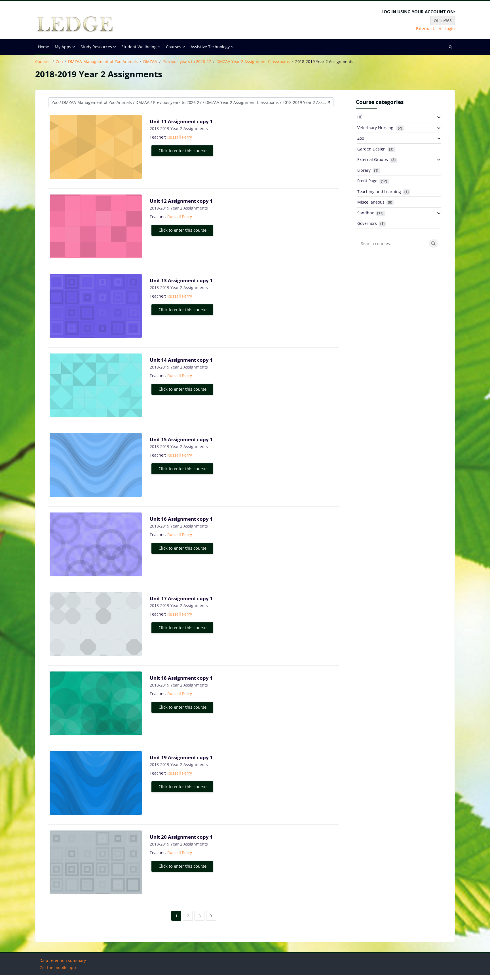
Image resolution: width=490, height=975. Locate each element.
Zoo (59, 61)
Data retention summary (62, 960)
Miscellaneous (371, 202)
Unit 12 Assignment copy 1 (181, 201)
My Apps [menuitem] (63, 46)
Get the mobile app (57, 967)
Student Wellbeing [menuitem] (139, 46)
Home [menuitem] (43, 46)
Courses (42, 61)
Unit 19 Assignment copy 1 (181, 757)
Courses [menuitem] (173, 46)
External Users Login (435, 28)
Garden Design (371, 149)
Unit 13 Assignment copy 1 (181, 280)
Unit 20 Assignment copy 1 (181, 837)
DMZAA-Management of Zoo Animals (103, 61)
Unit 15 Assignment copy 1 (181, 439)
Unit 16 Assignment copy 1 (181, 519)
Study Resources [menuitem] (96, 46)
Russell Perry (179, 137)
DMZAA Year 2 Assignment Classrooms (253, 61)
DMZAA (150, 61)
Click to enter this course (182, 150)
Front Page (367, 180)
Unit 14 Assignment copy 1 (181, 360)
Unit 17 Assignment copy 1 (181, 598)
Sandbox (365, 212)
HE (359, 117)
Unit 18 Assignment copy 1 (181, 678)
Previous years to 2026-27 (186, 61)
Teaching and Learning (379, 191)
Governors (367, 223)
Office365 (443, 20)
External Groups (372, 159)
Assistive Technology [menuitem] (210, 46)
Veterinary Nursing (375, 127)
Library (364, 170)
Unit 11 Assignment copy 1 (181, 121)
